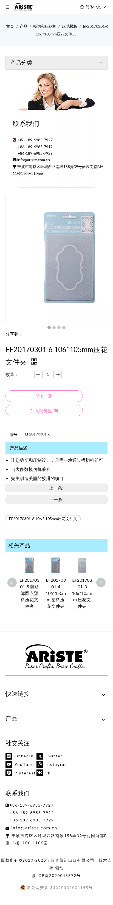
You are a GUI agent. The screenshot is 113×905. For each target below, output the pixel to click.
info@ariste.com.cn (33, 159)
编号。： (17, 434)
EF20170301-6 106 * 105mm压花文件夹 (43, 518)
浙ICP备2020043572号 (56, 875)
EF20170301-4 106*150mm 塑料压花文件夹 (56, 593)
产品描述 (18, 447)
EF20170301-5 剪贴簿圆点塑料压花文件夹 (29, 593)
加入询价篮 (41, 410)
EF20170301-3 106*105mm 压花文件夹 (82, 593)
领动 (59, 867)
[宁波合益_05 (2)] (56, 657)
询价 (40, 396)
